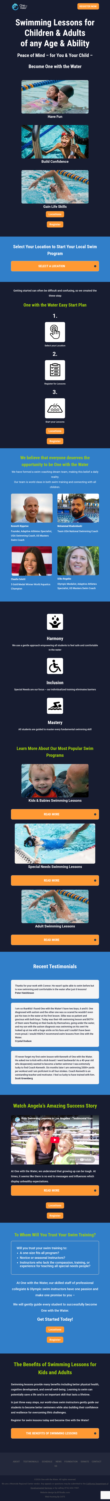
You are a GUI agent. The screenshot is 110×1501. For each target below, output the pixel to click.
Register (55, 224)
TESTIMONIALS (31, 1461)
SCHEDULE (47, 1461)
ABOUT (16, 1461)
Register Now (88, 6)
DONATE (85, 1461)
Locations (55, 214)
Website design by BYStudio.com (55, 1492)
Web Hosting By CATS (55, 1497)
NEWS (59, 1461)
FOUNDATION (71, 1461)
